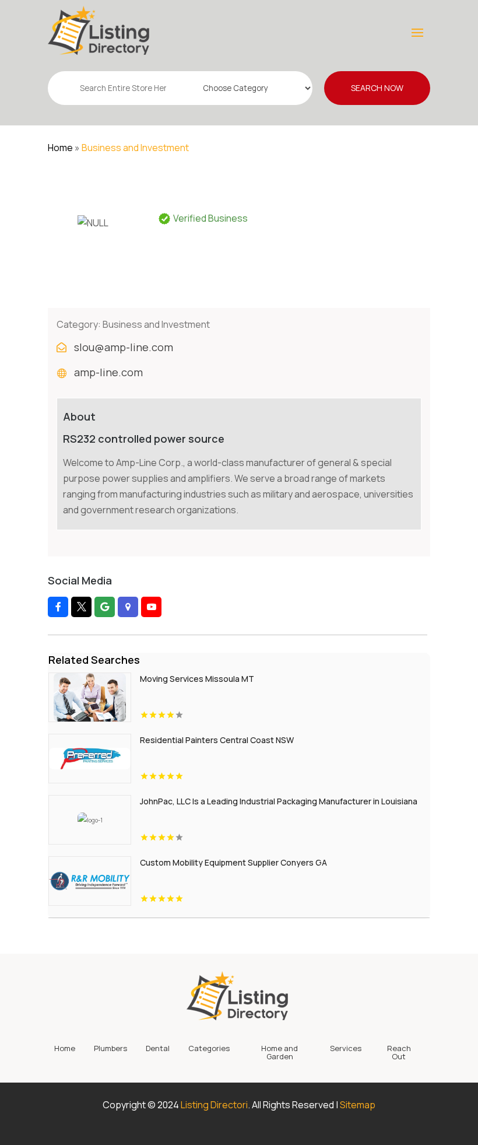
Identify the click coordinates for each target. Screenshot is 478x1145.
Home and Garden (279, 1053)
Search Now (377, 87)
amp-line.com (108, 372)
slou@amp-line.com (123, 347)
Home (60, 147)
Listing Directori (214, 1104)
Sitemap (357, 1104)
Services (345, 1048)
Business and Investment (135, 147)
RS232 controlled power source (143, 439)
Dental (158, 1048)
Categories (209, 1048)
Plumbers (110, 1048)
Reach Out (399, 1053)
